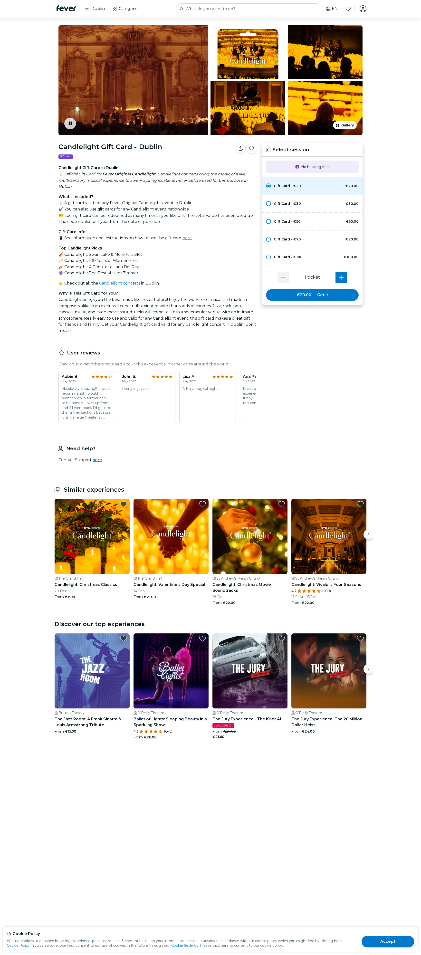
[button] (312, 186)
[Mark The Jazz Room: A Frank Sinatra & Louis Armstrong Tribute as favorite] (123, 638)
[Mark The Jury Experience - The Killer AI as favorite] (281, 638)
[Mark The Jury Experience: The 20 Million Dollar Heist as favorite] (360, 638)
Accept (387, 941)
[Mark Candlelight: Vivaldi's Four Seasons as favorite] (360, 504)
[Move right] (368, 534)
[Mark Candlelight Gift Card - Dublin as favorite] (251, 148)
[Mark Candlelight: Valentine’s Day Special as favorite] (202, 504)
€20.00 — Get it (312, 295)
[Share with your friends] (241, 148)
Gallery (347, 125)
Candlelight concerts (119, 283)
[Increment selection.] (341, 277)
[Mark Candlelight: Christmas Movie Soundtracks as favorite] (281, 504)
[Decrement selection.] (283, 277)
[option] (312, 186)
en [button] (335, 9)
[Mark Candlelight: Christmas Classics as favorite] (123, 504)
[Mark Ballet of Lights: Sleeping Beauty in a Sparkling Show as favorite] (202, 638)
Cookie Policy (18, 945)
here (187, 238)
